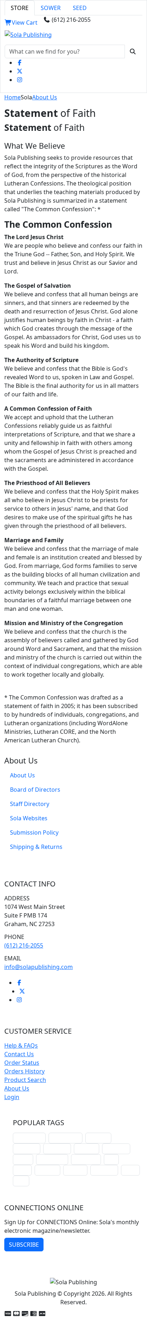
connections (52, 1159)
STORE (20, 8)
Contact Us (19, 1054)
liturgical (98, 1138)
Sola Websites (28, 818)
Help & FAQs (21, 1045)
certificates (86, 1159)
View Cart (24, 22)
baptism (75, 1170)
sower (130, 1170)
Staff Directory (29, 804)
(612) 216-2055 (23, 945)
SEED (80, 8)
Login (11, 1097)
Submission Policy (34, 832)
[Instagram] (19, 80)
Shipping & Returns (36, 847)
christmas (26, 1149)
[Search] (133, 51)
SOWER (51, 8)
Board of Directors (35, 789)
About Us (44, 97)
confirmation (65, 1138)
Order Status (21, 1063)
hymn (22, 1170)
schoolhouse (29, 1138)
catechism (116, 1149)
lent (111, 1159)
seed (21, 1181)
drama (23, 1159)
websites (86, 1149)
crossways (104, 1170)
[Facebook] (19, 62)
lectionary (57, 1149)
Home (12, 97)
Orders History (24, 1071)
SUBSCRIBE (24, 1245)
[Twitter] (19, 71)
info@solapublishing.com (38, 967)
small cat (47, 1170)
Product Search (25, 1080)
